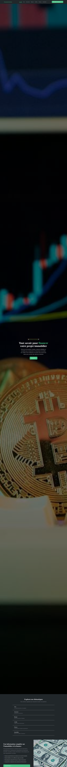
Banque (32, 1)
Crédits (36, 1)
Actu (24, 1)
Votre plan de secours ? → (57, 1)
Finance (40, 1)
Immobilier (44, 1)
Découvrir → (33, 358)
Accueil (20, 1)
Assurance (28, 1)
